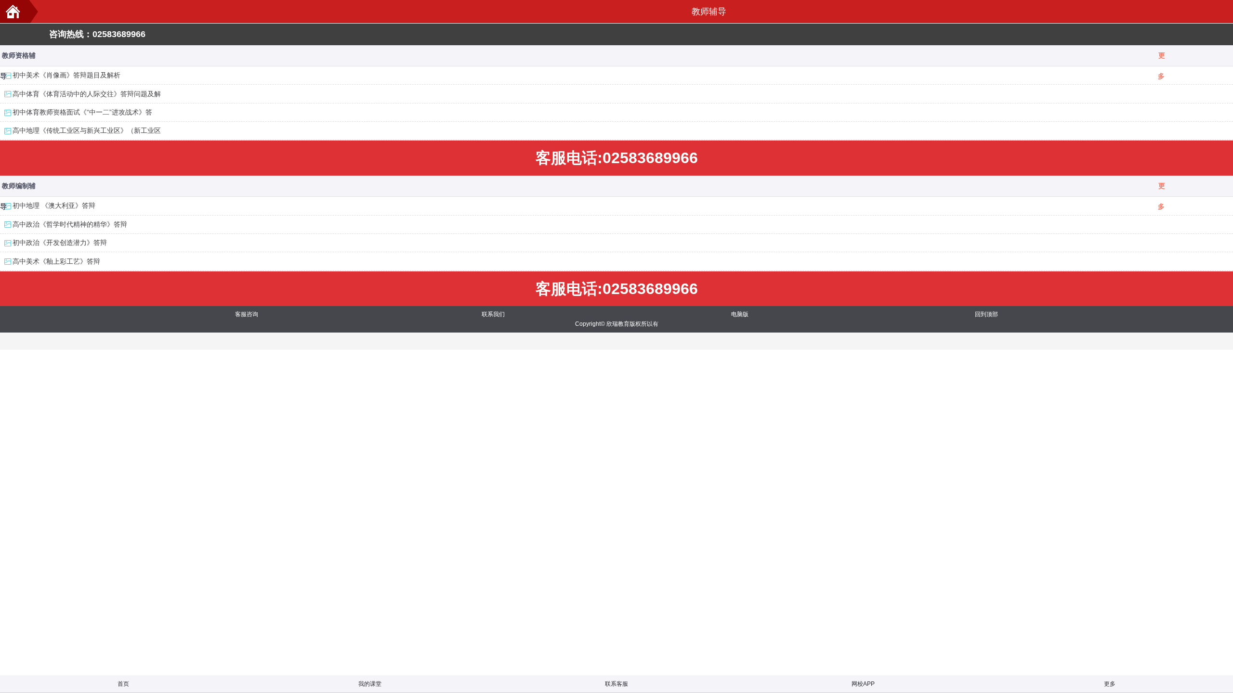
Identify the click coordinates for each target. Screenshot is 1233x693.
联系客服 (616, 683)
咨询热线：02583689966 (97, 34)
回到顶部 (986, 314)
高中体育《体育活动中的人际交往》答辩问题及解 (87, 94)
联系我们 (493, 314)
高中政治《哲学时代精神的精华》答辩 (70, 224)
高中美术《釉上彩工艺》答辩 (56, 261)
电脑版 (739, 314)
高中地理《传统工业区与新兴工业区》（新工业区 (87, 130)
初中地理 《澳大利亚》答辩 (54, 205)
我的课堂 (369, 683)
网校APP (863, 683)
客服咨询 (246, 314)
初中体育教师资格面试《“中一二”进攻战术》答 (82, 112)
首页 (123, 683)
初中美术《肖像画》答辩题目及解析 (66, 75)
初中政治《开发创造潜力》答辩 (60, 242)
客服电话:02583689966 (617, 158)
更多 (1161, 58)
